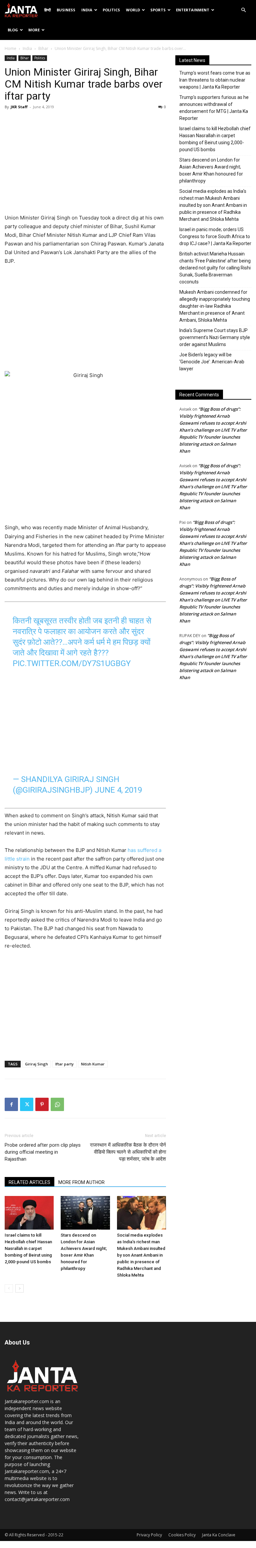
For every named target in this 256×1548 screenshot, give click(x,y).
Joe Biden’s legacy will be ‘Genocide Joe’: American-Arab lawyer (211, 361)
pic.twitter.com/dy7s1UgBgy (72, 663)
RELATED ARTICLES (29, 1182)
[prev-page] (9, 1288)
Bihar (43, 48)
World (133, 9)
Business (66, 9)
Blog (13, 29)
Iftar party (64, 1063)
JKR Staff (19, 106)
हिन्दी (47, 9)
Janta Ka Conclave (218, 1535)
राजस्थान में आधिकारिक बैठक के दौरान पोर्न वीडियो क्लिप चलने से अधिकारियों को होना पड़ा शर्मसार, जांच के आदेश (128, 1152)
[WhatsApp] (57, 1104)
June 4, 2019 (118, 790)
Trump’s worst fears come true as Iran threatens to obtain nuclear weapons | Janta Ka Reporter (214, 80)
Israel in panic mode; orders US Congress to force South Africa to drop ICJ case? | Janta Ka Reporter (215, 236)
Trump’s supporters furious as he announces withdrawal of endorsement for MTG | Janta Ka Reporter (214, 108)
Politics (111, 9)
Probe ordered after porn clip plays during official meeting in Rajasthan (43, 1152)
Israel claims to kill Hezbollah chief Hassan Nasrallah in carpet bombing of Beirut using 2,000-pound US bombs (28, 1248)
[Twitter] (26, 1104)
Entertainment (192, 9)
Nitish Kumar (93, 1063)
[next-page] (19, 1288)
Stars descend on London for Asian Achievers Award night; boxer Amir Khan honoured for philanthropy (211, 170)
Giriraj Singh (36, 1063)
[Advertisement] (85, 163)
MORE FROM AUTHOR (81, 1182)
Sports (158, 9)
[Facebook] (11, 1104)
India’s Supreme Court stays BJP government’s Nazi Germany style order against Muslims (214, 337)
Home (10, 48)
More (34, 29)
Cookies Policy (182, 1535)
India (86, 9)
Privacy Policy (149, 1535)
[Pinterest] (42, 1104)
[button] (243, 10)
